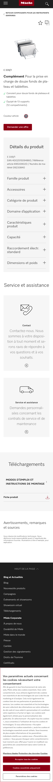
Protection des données (29, 753)
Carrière (7, 646)
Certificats (9, 663)
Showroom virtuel (13, 605)
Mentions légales (10, 753)
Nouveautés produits (14, 588)
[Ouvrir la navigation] (6, 4)
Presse (7, 640)
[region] (26, 725)
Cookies (44, 753)
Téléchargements (12, 611)
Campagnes (10, 594)
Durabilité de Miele (13, 629)
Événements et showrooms (18, 600)
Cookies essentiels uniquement (26, 768)
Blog (6, 583)
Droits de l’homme (13, 657)
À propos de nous (13, 624)
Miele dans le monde (14, 635)
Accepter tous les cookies (26, 759)
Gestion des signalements (17, 652)
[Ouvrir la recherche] (47, 4)
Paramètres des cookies (26, 776)
